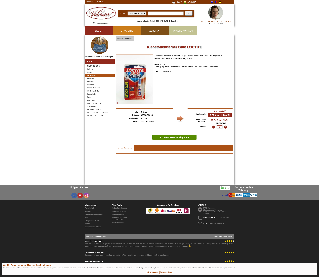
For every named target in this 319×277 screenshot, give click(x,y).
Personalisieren (166, 272)
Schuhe (90, 69)
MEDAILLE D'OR (93, 66)
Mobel (89, 72)
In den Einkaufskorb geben (174, 137)
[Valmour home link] (101, 14)
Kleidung (90, 82)
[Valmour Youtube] (80, 195)
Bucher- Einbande (93, 88)
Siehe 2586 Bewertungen (223, 236)
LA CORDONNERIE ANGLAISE (98, 113)
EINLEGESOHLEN (94, 103)
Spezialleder (91, 94)
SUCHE (122, 13)
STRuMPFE (91, 106)
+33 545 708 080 (216, 24)
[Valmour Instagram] (86, 195)
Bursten (90, 97)
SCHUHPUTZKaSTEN (95, 116)
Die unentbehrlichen (125, 148)
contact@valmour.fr (216, 223)
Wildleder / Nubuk (93, 91)
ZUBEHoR (91, 100)
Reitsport (90, 85)
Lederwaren (91, 75)
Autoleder (90, 78)
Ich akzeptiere (152, 272)
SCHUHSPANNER (94, 110)
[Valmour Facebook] (74, 195)
